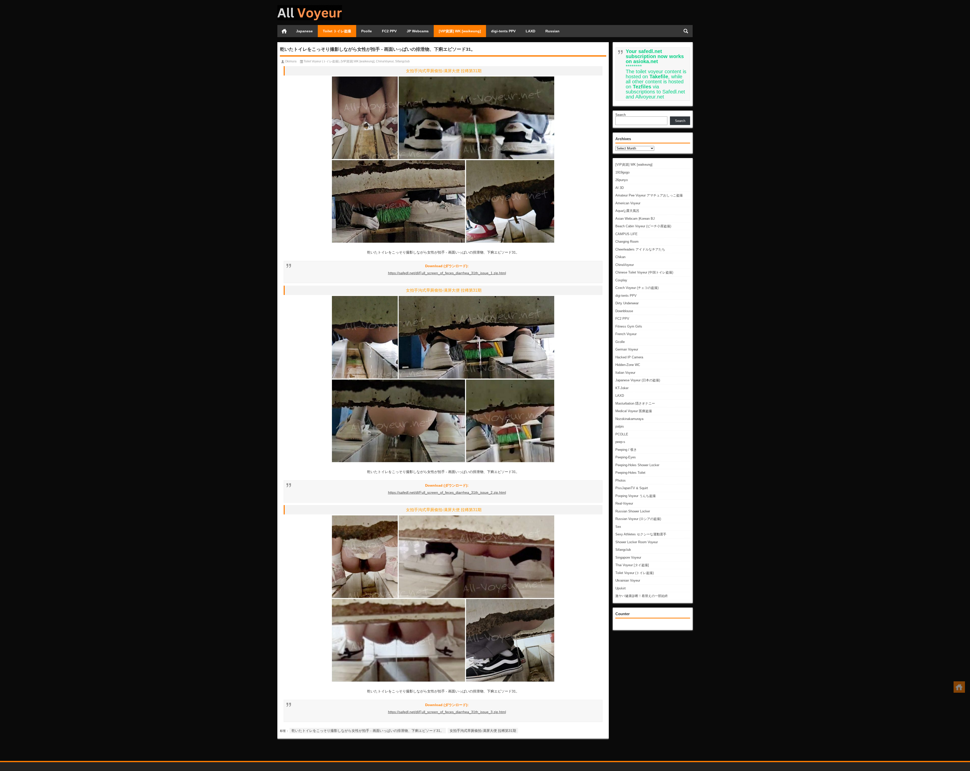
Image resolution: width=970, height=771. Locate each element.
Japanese (304, 31)
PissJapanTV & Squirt (631, 488)
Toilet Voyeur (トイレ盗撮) (634, 573)
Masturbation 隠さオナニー (635, 403)
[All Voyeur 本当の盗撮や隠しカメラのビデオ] (309, 7)
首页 (284, 31)
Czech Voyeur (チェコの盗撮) (637, 288)
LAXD (530, 31)
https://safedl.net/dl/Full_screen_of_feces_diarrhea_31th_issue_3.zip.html (447, 712)
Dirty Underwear (627, 303)
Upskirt (620, 588)
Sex (618, 527)
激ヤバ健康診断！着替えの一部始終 (641, 596)
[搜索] (686, 31)
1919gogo (622, 172)
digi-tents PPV (503, 31)
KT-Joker (621, 388)
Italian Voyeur (625, 373)
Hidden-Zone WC (627, 365)
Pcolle (366, 31)
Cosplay (621, 280)
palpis (619, 426)
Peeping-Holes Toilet (630, 473)
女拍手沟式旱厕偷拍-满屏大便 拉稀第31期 (483, 731)
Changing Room (627, 241)
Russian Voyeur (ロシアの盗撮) (638, 519)
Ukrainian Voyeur (627, 580)
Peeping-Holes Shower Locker (637, 465)
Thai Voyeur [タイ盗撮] (632, 565)
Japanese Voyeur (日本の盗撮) (637, 380)
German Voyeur (626, 349)
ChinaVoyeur (624, 265)
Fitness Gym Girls (628, 326)
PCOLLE (621, 434)
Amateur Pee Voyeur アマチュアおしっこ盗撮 (649, 195)
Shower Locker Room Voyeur (636, 542)
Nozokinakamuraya (629, 419)
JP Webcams (418, 31)
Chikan (620, 257)
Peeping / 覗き (626, 450)
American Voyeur (627, 203)
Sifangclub (623, 550)
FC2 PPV (389, 31)
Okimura (291, 61)
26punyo (621, 180)
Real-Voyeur (624, 503)
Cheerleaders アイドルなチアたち (640, 249)
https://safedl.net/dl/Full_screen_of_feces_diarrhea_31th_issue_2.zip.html (447, 492)
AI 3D (619, 188)
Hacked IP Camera (629, 357)
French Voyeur (626, 334)
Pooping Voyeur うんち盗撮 (635, 496)
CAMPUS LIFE (626, 234)
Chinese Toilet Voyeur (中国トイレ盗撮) (644, 272)
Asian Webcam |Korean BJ (635, 218)
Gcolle (620, 342)
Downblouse (624, 311)
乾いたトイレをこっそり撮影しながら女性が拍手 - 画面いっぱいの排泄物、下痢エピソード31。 (368, 731)
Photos (620, 480)
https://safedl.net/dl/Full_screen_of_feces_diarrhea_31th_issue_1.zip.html (447, 273)
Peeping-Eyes (625, 457)
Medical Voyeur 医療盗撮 (633, 411)
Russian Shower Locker (632, 511)
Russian (552, 31)
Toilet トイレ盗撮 (337, 31)
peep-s (620, 442)
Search (620, 115)
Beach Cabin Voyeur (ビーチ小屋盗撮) (643, 226)
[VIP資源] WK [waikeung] (460, 31)
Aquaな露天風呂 (627, 211)
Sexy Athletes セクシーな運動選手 (640, 534)
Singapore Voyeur (628, 557)
